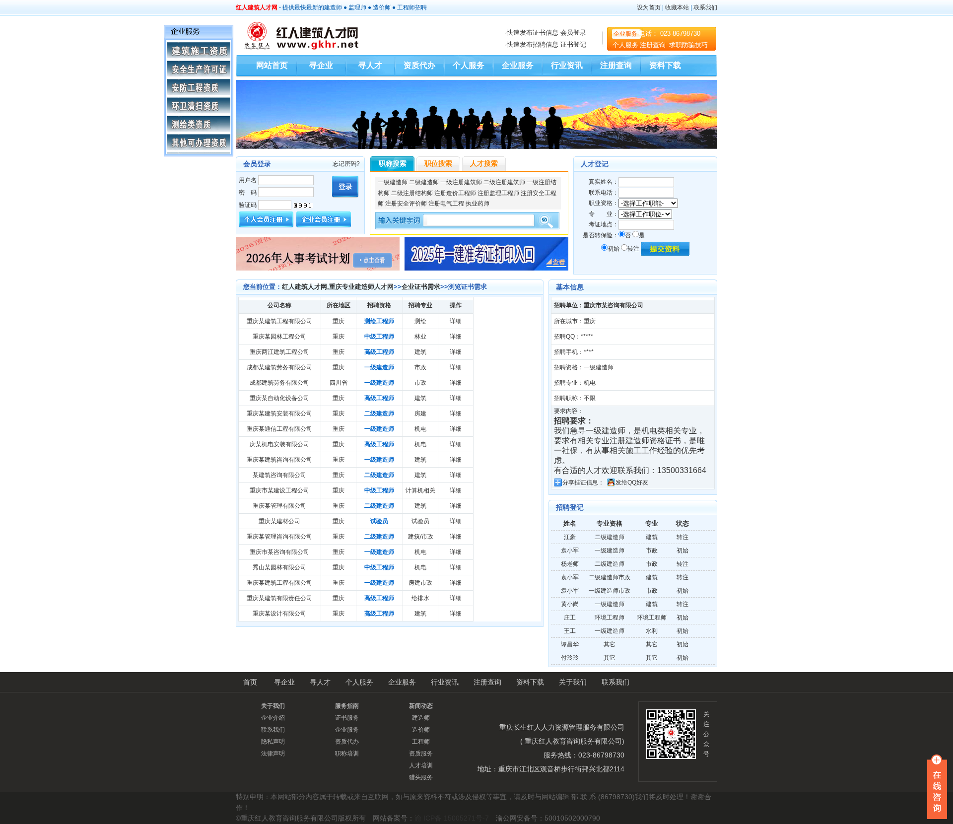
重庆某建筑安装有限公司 (279, 413)
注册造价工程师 (455, 193)
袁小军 (570, 550)
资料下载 (665, 65)
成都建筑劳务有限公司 (279, 382)
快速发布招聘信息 (532, 44)
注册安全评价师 (406, 203)
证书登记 (573, 44)
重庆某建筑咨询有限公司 (279, 459)
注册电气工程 (446, 203)
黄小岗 (570, 604)
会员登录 (573, 32)
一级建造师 (393, 182)
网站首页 (272, 65)
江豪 (570, 537)
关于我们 (573, 682)
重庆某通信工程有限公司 (279, 428)
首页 (250, 682)
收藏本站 (677, 7)
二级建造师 (424, 182)
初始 (613, 248)
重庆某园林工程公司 (279, 336)
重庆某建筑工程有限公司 (279, 321)
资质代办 (419, 65)
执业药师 (477, 203)
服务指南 (347, 705)
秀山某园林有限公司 (279, 567)
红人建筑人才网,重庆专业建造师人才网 (338, 286)
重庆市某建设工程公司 (279, 490)
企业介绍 (273, 717)
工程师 (406, 7)
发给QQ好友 (631, 482)
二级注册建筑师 (504, 182)
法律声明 (273, 753)
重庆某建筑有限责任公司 (279, 598)
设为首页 (649, 7)
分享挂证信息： (583, 482)
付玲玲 (570, 657)
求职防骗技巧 (688, 45)
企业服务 (625, 33)
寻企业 (321, 65)
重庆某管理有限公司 (279, 505)
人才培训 (421, 765)
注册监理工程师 (498, 193)
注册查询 (654, 45)
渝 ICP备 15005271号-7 (451, 818)
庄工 (570, 617)
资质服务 (421, 753)
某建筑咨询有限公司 (279, 475)
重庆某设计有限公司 (279, 613)
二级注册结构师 (412, 193)
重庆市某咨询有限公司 (279, 552)
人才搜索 (484, 163)
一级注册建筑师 (461, 182)
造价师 (382, 7)
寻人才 (370, 65)
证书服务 (347, 717)
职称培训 (347, 753)
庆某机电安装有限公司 (279, 444)
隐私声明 (273, 741)
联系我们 (705, 7)
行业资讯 (567, 65)
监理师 (357, 7)
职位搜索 (438, 163)
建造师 (333, 7)
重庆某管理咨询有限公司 (279, 536)
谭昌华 (570, 644)
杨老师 (570, 563)
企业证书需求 (421, 286)
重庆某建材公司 (279, 521)
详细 (456, 321)
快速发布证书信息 (532, 32)
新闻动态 (421, 705)
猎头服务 (421, 777)
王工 (570, 630)
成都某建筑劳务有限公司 (279, 367)
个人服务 (625, 45)
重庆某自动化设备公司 (279, 398)
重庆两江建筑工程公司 (279, 351)
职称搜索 (393, 163)
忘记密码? (346, 163)
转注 (633, 248)
